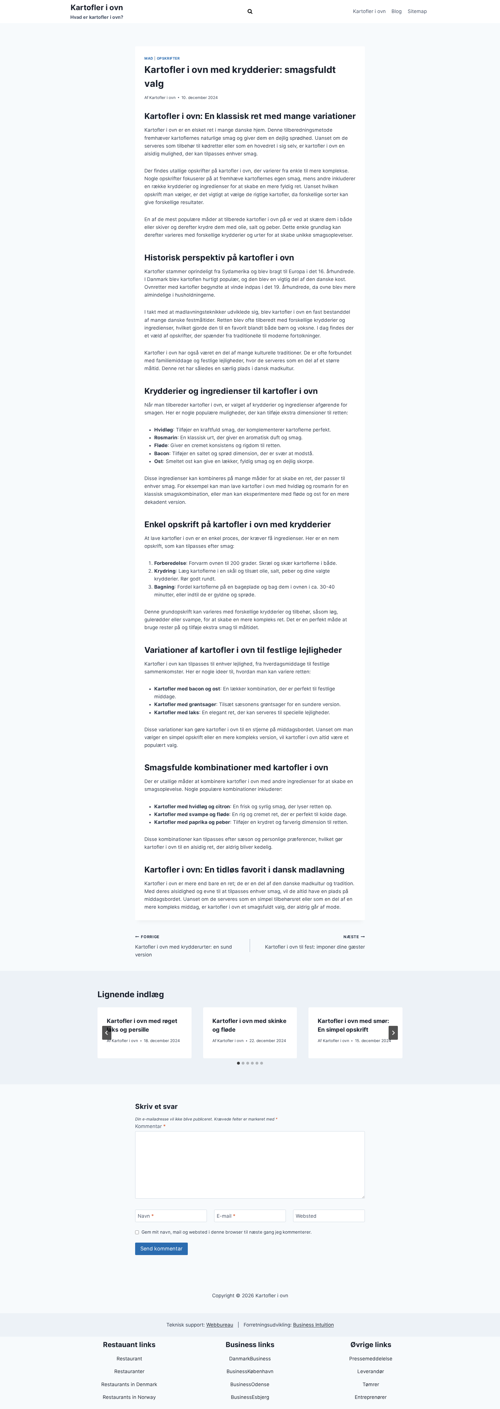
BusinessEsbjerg (250, 1397)
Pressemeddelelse (370, 1359)
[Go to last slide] (106, 1033)
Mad (148, 58)
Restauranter (129, 1371)
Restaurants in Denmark (129, 1384)
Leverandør (370, 1371)
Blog (396, 11)
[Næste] (393, 1033)
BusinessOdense (249, 1384)
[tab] (238, 1063)
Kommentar (150, 1126)
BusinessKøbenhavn (250, 1371)
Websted (306, 1216)
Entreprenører (371, 1397)
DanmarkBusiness (250, 1359)
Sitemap (417, 11)
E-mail (226, 1216)
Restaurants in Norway (129, 1397)
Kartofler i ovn (369, 11)
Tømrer (371, 1384)
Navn (146, 1216)
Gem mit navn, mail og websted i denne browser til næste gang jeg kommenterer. (226, 1232)
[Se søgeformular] (250, 11)
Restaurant (129, 1359)
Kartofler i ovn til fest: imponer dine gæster (315, 942)
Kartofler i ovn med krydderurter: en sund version (183, 946)
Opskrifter (168, 58)
